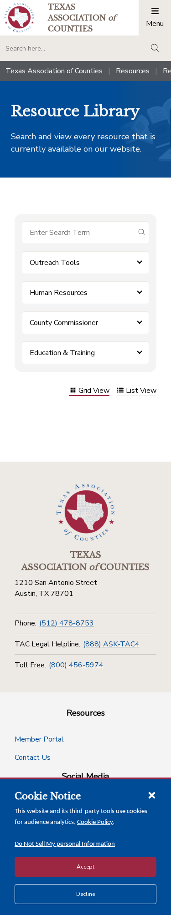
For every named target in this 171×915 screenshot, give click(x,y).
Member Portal (39, 739)
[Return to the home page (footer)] (86, 512)
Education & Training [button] (62, 353)
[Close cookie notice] (151, 794)
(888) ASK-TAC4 (111, 644)
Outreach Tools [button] (55, 263)
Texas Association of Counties (54, 71)
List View (141, 391)
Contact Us (33, 757)
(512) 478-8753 (66, 623)
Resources (133, 71)
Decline (85, 894)
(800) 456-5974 (76, 665)
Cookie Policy (95, 822)
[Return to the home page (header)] (19, 17)
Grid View (93, 391)
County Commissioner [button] (64, 323)
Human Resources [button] (59, 293)
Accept (85, 866)
